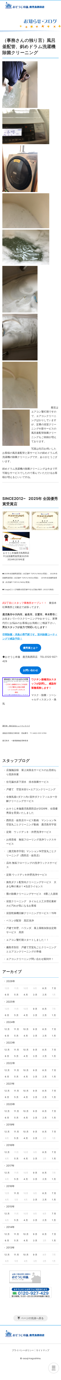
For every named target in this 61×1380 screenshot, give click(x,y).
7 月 (54, 988)
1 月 (54, 1015)
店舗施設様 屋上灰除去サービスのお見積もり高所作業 (31, 772)
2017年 (10, 1165)
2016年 (10, 1186)
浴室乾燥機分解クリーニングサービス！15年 (31, 913)
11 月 (16, 1029)
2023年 (10, 1042)
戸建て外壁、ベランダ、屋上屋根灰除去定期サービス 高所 (31, 930)
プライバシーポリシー (23, 1350)
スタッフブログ (16, 760)
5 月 (16, 994)
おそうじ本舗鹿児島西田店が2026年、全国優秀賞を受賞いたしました (32, 810)
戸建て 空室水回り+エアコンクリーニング (31, 789)
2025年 (10, 1001)
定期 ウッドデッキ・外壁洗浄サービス (28, 831)
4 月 (26, 994)
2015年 (10, 1206)
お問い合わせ (30, 670)
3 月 (35, 994)
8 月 (44, 988)
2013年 (10, 1247)
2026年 (10, 981)
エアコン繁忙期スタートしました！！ (27, 939)
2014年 (10, 1227)
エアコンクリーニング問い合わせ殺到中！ (30, 958)
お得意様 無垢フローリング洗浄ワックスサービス (31, 841)
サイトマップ (42, 1350)
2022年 (10, 1063)
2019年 (10, 1124)
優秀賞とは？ (30, 647)
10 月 (25, 1029)
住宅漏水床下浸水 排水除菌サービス (27, 781)
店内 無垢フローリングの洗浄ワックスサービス (31, 865)
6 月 (7, 994)
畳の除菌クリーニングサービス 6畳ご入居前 (32, 893)
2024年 (10, 1022)
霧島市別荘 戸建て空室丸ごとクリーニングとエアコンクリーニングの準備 (31, 949)
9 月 (35, 1008)
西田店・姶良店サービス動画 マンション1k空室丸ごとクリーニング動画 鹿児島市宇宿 (31, 822)
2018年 (10, 1145)
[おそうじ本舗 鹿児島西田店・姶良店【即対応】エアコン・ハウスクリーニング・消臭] (30, 6)
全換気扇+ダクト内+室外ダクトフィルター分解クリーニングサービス (31, 798)
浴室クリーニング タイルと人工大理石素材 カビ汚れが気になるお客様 (32, 903)
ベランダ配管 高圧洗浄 (20, 920)
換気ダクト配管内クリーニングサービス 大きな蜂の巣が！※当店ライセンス (31, 884)
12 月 (7, 1029)
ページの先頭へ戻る (32, 1318)
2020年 (10, 1104)
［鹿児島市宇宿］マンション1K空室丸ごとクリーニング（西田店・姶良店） (31, 853)
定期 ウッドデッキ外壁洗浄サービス (26, 874)
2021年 (10, 1083)
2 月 (45, 994)
